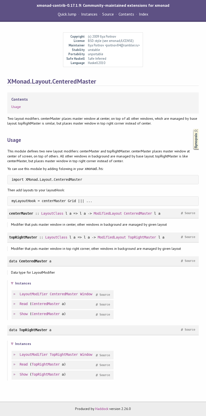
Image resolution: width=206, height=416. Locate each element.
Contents (126, 14)
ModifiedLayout (108, 213)
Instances (89, 14)
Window (86, 294)
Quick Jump (67, 14)
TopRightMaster (142, 237)
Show (24, 314)
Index (143, 14)
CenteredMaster (138, 213)
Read (24, 304)
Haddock (101, 408)
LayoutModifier (34, 294)
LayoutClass (52, 213)
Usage (16, 106)
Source (108, 14)
